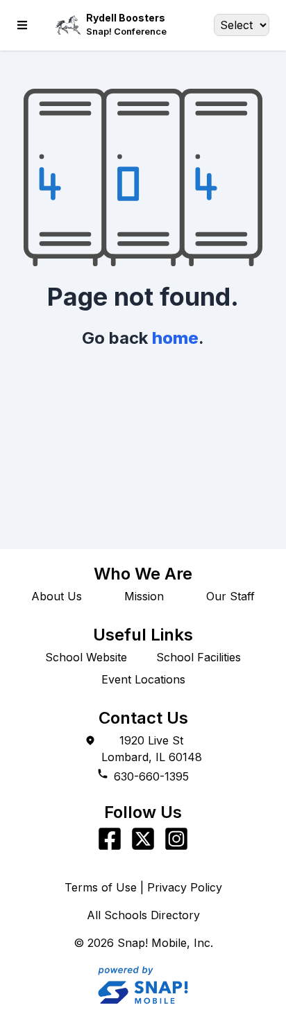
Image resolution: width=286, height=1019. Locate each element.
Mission (144, 596)
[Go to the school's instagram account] (176, 838)
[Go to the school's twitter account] (143, 838)
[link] (126, 31)
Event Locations (143, 679)
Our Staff (230, 596)
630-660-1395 (151, 776)
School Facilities (198, 657)
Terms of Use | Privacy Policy (143, 887)
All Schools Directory (143, 915)
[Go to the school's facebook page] (109, 838)
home (175, 338)
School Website (86, 657)
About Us (56, 596)
